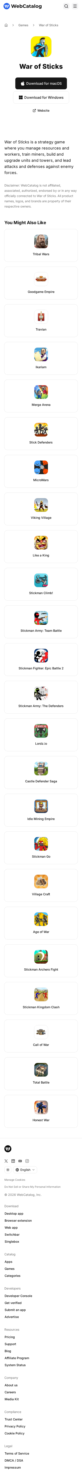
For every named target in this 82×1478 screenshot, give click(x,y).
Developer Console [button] (18, 1296)
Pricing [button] (10, 1337)
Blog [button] (8, 1351)
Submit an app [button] (15, 1310)
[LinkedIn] (13, 1161)
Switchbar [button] (12, 1234)
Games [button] (10, 1268)
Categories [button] (13, 1275)
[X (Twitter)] (6, 1161)
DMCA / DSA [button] (14, 1460)
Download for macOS (44, 83)
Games (23, 25)
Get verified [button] (13, 1303)
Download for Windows (44, 97)
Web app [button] (11, 1227)
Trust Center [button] (14, 1419)
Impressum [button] (13, 1467)
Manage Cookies (14, 1179)
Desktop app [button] (14, 1213)
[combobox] (25, 1169)
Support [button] (10, 1344)
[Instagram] (27, 1161)
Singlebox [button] (12, 1241)
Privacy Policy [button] (15, 1426)
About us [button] (11, 1385)
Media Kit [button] (12, 1399)
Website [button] (43, 110)
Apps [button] (8, 1261)
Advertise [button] (12, 1317)
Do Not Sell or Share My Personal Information (32, 1186)
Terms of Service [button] (17, 1453)
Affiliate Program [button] (17, 1358)
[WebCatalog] (7, 1148)
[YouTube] (20, 1161)
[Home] (22, 6)
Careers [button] (10, 1392)
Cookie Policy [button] (14, 1433)
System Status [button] (15, 1365)
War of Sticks (48, 25)
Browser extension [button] (18, 1220)
